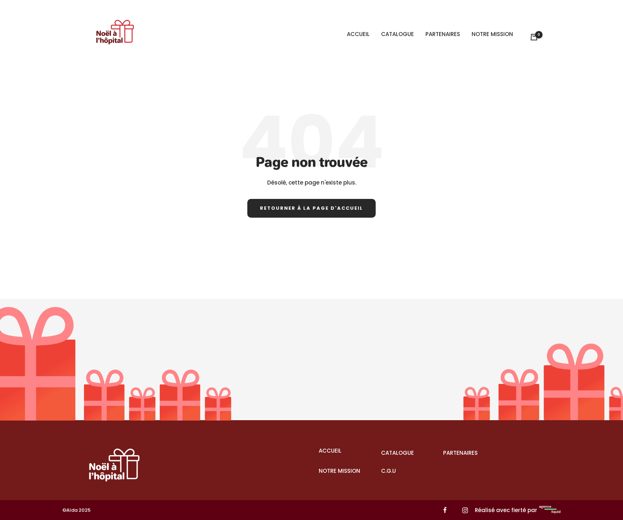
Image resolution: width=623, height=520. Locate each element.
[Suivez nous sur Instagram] (465, 510)
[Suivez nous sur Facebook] (445, 510)
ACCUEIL (358, 34)
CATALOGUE (397, 34)
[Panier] (534, 37)
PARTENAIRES (442, 34)
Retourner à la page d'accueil (311, 208)
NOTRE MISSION (492, 34)
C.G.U (388, 471)
